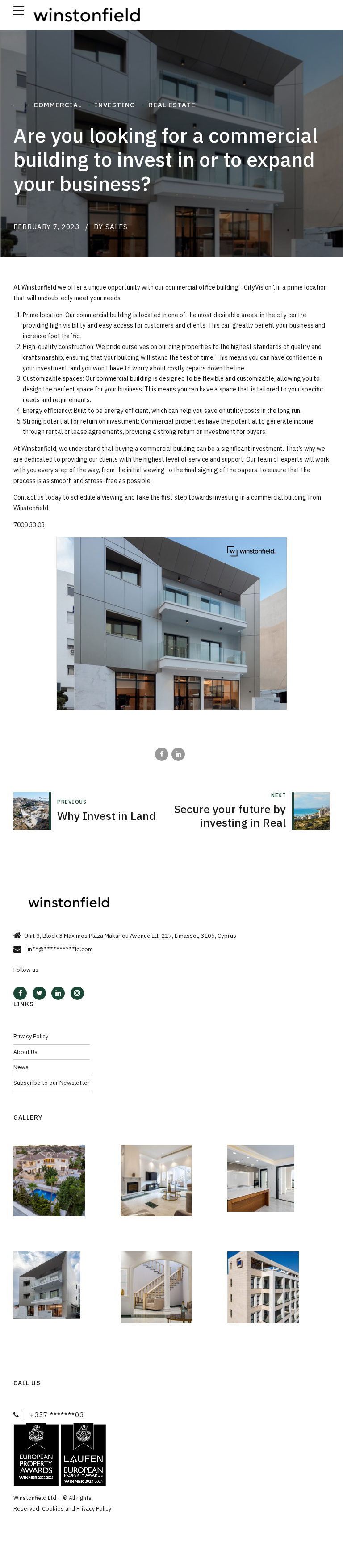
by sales (111, 227)
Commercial (58, 105)
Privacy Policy (30, 1036)
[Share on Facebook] (161, 754)
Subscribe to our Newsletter (51, 1082)
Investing (116, 105)
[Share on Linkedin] (178, 754)
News (21, 1067)
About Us (25, 1051)
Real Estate (173, 105)
